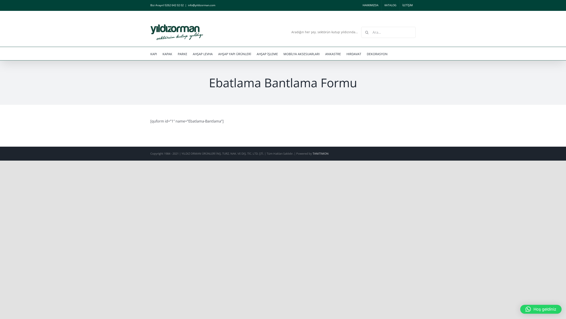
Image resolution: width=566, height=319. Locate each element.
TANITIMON (321, 154)
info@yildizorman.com (201, 5)
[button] (541, 309)
